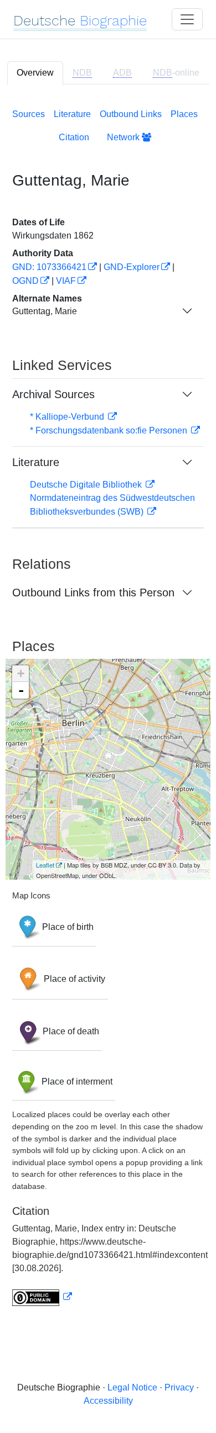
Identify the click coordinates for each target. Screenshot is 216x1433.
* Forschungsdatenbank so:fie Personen (109, 430)
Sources (28, 114)
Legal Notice (132, 1387)
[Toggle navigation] (187, 19)
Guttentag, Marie (44, 311)
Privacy (179, 1387)
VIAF (66, 280)
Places (184, 114)
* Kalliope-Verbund (68, 416)
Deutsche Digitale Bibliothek (87, 484)
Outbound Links (131, 114)
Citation (74, 137)
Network (124, 137)
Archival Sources (53, 394)
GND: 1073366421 (49, 267)
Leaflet (45, 864)
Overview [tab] (35, 72)
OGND (25, 280)
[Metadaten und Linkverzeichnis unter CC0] (42, 1297)
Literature (72, 114)
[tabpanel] (108, 705)
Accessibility (108, 1400)
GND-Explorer (132, 267)
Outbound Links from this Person (93, 592)
